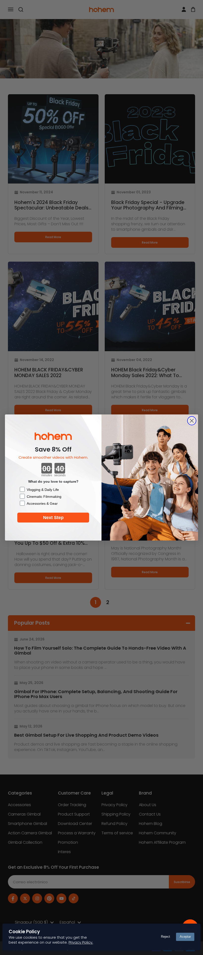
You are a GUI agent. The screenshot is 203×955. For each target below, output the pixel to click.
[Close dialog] (191, 420)
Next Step (53, 517)
